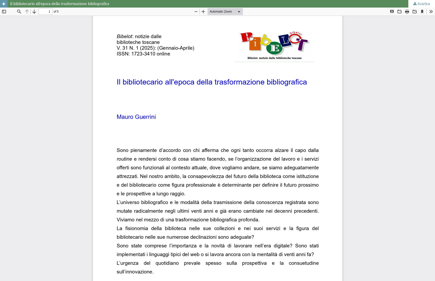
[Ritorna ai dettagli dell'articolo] (4, 4)
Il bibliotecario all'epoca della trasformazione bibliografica (59, 3)
